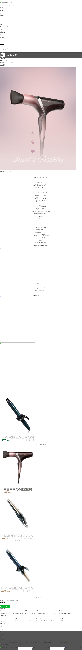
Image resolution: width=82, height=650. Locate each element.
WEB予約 (2, 649)
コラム (1, 641)
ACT (1, 626)
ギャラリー (2, 636)
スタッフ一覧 (3, 634)
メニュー (2, 631)
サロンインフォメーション (5, 633)
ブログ (1, 637)
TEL (33, 649)
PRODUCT (2, 628)
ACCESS (66, 649)
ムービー (2, 639)
